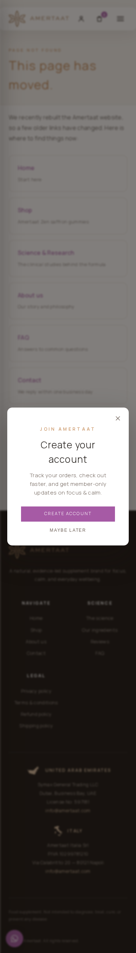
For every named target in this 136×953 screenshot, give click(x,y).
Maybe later (68, 530)
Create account (68, 513)
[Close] (118, 418)
